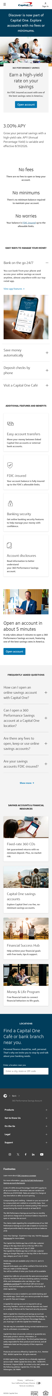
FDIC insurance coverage (26, 1175)
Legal (7, 1134)
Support (9, 1142)
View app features (13, 288)
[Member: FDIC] (34, 1393)
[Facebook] (25, 1154)
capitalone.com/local (11, 1284)
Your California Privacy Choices (23, 1383)
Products (9, 1109)
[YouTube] (41, 1154)
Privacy (20, 1380)
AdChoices (29, 1380)
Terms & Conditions (26, 1386)
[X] (18, 1154)
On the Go (10, 1126)
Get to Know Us (13, 1117)
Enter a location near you (14, 1065)
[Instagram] (10, 1154)
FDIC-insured (29, 222)
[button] (26, 263)
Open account (26, 104)
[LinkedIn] (33, 1154)
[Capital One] (5, 1096)
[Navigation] (4, 4)
